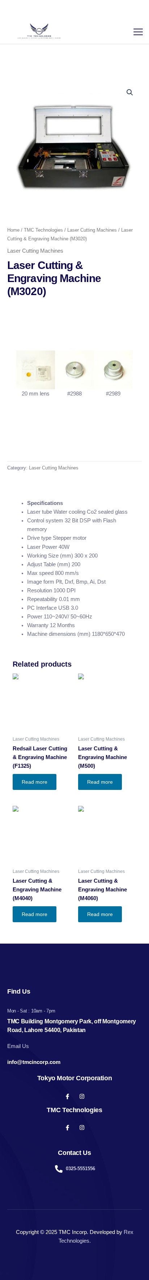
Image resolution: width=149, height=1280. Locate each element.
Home (13, 230)
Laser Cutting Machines (92, 230)
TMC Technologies (43, 230)
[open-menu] (136, 31)
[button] (129, 92)
